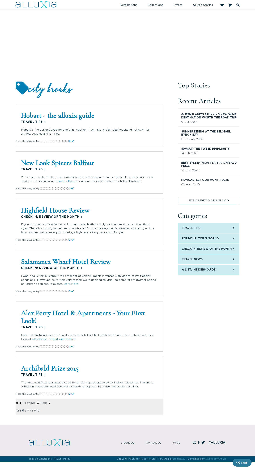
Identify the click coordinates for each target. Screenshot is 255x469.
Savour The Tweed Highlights (205, 148)
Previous (29, 402)
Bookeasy (179, 459)
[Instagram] (195, 442)
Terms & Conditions (40, 459)
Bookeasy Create (215, 459)
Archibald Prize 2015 (50, 368)
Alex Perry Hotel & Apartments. (54, 339)
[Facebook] (199, 442)
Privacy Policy (62, 459)
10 (38, 410)
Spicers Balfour (67, 181)
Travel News (192, 259)
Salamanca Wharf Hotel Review (66, 261)
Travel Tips (32, 121)
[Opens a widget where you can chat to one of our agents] (242, 463)
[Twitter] (204, 442)
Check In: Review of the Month (50, 216)
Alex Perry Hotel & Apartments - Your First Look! (83, 317)
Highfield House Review (55, 210)
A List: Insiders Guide (198, 269)
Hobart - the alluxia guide (57, 115)
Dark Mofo (71, 283)
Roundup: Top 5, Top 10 (200, 238)
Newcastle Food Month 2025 (205, 180)
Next (44, 402)
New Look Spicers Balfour (57, 162)
